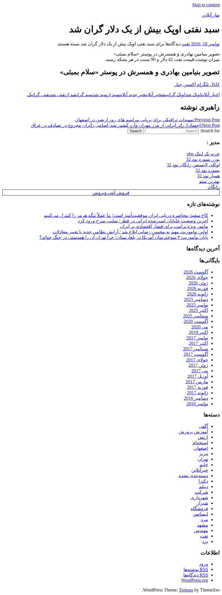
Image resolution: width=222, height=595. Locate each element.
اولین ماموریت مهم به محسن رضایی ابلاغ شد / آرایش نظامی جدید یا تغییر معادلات (130, 231)
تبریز (203, 453)
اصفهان (201, 448)
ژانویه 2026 (197, 293)
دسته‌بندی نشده (193, 475)
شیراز (202, 503)
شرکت (201, 492)
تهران (203, 459)
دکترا (203, 481)
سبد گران (84, 94)
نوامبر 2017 (197, 337)
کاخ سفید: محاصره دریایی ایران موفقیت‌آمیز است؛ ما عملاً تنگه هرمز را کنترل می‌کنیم (126, 215)
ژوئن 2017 (198, 365)
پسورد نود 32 (207, 170)
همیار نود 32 (208, 175)
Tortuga (186, 589)
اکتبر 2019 (198, 332)
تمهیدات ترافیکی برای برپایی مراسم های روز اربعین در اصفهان (147, 119)
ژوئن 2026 (198, 282)
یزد (205, 541)
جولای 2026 (197, 277)
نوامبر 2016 (197, 403)
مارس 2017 (197, 381)
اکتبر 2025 (198, 310)
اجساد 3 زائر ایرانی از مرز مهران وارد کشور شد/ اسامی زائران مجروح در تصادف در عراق (125, 125)
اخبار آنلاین (210, 94)
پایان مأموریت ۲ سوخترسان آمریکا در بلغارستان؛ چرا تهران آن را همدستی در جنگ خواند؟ (123, 237)
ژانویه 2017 (197, 392)
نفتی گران (41, 94)
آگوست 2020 (196, 321)
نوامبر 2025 (197, 304)
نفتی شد (58, 94)
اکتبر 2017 (198, 343)
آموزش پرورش (193, 431)
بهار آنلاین (211, 14)
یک (30, 94)
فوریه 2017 (197, 387)
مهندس (201, 530)
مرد (204, 519)
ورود (203, 563)
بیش (164, 94)
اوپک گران (176, 94)
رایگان (214, 186)
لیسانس (200, 514)
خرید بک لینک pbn (203, 153)
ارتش (203, 437)
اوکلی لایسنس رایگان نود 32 (193, 164)
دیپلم (203, 486)
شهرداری (199, 497)
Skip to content (206, 4)
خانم (203, 464)
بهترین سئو (209, 181)
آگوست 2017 (196, 354)
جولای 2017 (197, 359)
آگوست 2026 (196, 271)
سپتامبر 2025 (195, 315)
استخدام (200, 442)
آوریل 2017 (197, 376)
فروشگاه (199, 508)
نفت (186, 43)
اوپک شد (193, 94)
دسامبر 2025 (196, 299)
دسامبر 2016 (196, 398)
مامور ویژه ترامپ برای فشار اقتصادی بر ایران (164, 226)
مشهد (202, 525)
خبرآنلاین (199, 470)
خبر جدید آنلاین (132, 94)
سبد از (113, 94)
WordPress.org (194, 580)
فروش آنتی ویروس (111, 192)
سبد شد (99, 94)
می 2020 (199, 326)
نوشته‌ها (196, 569)
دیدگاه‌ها (195, 574)
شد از (71, 94)
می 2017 (199, 370)
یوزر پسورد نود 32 (203, 159)
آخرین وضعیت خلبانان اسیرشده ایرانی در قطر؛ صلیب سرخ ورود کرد (143, 220)
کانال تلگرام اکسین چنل (197, 84)
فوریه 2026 (197, 288)
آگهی (203, 426)
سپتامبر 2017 (195, 348)
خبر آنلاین (153, 94)
